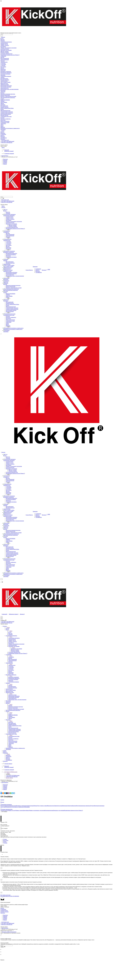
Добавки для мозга (19, 810)
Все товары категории (5, 895)
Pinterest (5, 163)
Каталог (7, 628)
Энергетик (69, 805)
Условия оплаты (4, 910)
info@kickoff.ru (5, 155)
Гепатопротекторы (49, 810)
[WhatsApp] (10, 793)
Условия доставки (5, 911)
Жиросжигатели (50, 805)
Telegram (5, 161)
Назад (8, 627)
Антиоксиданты (4, 810)
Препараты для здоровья (16, 648)
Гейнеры (10, 685)
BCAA (9, 632)
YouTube (5, 162)
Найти (2, 946)
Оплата (4, 841)
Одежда (10, 713)
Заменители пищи (12, 694)
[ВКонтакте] (1, 793)
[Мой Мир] (5, 793)
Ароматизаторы (29, 805)
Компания (8, 755)
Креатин (10, 705)
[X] (7, 793)
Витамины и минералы (13, 677)
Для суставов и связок (42, 805)
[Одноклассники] (3, 793)
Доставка (5, 842)
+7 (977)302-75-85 (5, 140)
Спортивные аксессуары (13, 736)
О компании (3, 909)
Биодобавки (26, 810)
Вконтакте (5, 159)
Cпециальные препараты (14, 638)
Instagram (5, 160)
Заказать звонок (9, 777)
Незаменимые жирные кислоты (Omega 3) (73, 810)
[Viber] (8, 793)
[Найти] (2, 36)
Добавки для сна (11, 810)
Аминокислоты (11, 665)
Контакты (3, 912)
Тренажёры (27, 806)
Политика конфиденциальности (9, 931)
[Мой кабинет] (1, 580)
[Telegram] (14, 793)
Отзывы (5, 839)
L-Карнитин (11, 657)
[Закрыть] (1, 934)
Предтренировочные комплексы (83, 805)
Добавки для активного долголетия (37, 810)
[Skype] (12, 793)
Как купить (5, 840)
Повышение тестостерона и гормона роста (15, 806)
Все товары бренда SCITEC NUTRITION (10, 896)
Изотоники (65, 805)
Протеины (10, 722)
